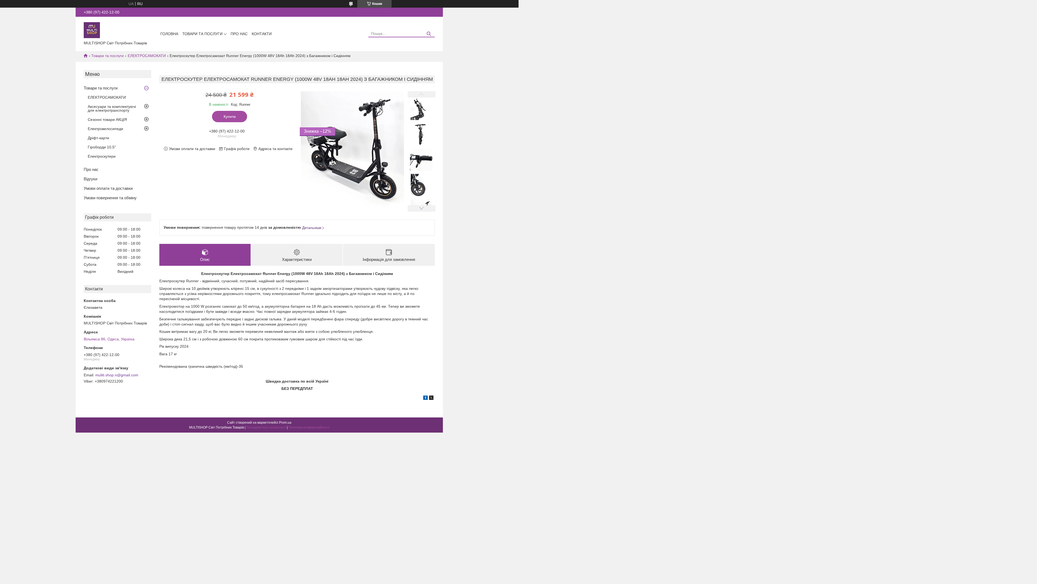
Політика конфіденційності (309, 427)
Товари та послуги (202, 34)
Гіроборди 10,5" (102, 147)
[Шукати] (429, 34)
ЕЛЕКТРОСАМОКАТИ (147, 56)
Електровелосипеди (105, 129)
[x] (431, 398)
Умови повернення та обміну (110, 197)
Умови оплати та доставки (108, 188)
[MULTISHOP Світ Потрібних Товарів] (92, 30)
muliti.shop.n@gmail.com (116, 375)
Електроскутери (102, 156)
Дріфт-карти (98, 138)
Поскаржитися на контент (266, 427)
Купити (230, 116)
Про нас (239, 34)
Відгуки (90, 179)
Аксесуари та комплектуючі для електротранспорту (112, 108)
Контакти (262, 34)
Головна (169, 34)
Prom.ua (285, 422)
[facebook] (425, 398)
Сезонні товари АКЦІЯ (107, 119)
